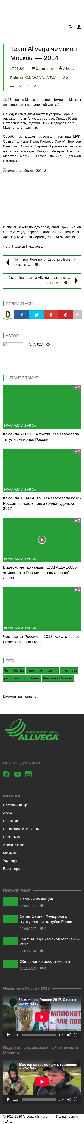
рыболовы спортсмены (22, 678)
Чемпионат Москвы (58, 678)
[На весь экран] (76, 1035)
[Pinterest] (65, 314)
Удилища (10, 861)
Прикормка (11, 837)
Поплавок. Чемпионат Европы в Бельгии (44, 259)
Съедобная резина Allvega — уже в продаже (42, 277)
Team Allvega (14, 670)
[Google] (51, 314)
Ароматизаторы (15, 845)
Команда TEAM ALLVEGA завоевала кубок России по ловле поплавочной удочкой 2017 (42, 503)
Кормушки (10, 853)
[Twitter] (36, 314)
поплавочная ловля (42, 670)
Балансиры (11, 869)
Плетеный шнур (15, 805)
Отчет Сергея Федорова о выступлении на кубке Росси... (47, 919)
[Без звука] (69, 1035)
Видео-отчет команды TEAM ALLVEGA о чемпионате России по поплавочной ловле (40, 572)
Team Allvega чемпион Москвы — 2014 (50, 942)
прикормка (69, 670)
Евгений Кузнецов (36, 899)
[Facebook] (21, 314)
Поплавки (10, 821)
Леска (7, 813)
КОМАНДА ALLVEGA (40, 77)
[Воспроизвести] (8, 1035)
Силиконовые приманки (21, 829)
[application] (42, 1017)
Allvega (68, 68)
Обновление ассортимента (45, 961)
